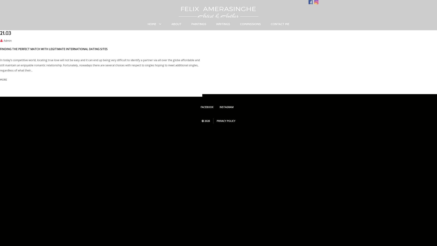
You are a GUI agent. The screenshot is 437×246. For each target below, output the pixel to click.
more (3, 79)
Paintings (198, 24)
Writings (223, 24)
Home (152, 24)
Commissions (250, 24)
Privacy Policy (226, 120)
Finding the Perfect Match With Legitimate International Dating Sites (54, 49)
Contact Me (280, 24)
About (176, 24)
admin (8, 41)
